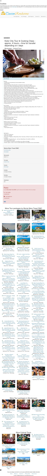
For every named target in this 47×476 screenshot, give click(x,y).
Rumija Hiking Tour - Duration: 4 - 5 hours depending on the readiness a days (38, 363)
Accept (1, 9)
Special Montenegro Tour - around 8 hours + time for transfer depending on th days (8, 330)
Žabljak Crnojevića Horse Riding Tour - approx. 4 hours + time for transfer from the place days (9, 370)
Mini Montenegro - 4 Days (8, 249)
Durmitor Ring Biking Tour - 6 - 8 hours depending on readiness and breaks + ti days (8, 285)
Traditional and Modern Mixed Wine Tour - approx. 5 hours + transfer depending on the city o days (38, 317)
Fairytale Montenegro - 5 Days (8, 245)
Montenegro (6, 166)
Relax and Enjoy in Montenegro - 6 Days (23, 245)
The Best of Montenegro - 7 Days (23, 219)
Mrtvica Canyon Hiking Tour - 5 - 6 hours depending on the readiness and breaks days (8, 256)
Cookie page (14, 6)
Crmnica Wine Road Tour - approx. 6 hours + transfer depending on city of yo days (8, 323)
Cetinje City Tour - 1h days (38, 310)
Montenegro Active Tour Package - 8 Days (38, 221)
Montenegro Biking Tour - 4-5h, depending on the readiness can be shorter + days (8, 291)
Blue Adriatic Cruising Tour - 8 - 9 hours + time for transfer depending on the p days (38, 306)
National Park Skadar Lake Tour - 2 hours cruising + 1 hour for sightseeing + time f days (8, 306)
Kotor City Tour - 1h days (8, 315)
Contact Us (37, 16)
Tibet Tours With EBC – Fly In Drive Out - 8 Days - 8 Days (23, 463)
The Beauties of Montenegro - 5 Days (23, 233)
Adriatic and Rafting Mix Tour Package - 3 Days (8, 213)
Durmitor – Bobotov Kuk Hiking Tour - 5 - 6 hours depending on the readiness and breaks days (23, 257)
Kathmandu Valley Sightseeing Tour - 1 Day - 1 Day (8, 467)
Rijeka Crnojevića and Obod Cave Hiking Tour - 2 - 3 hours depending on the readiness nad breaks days (8, 279)
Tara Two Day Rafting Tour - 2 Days (38, 237)
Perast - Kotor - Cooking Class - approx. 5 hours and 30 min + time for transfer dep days (8, 389)
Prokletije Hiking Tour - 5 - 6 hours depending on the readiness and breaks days (38, 271)
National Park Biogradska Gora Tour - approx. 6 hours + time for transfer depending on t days (38, 337)
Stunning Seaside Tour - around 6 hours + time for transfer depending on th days (23, 306)
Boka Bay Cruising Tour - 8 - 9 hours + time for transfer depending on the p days (38, 357)
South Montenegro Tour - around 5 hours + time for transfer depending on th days (8, 336)
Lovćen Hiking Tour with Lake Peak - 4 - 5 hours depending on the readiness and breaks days (23, 272)
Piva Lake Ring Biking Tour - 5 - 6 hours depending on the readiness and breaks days (23, 278)
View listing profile (7, 150)
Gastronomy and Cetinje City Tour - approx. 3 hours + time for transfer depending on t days (23, 392)
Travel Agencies (16, 16)
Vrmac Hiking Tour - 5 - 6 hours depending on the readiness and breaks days (38, 256)
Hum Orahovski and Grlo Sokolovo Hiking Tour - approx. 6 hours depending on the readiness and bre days (38, 265)
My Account (43, 16)
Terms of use (34, 473)
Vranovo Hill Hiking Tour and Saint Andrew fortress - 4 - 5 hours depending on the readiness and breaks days (23, 371)
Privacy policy (27, 473)
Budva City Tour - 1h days (23, 310)
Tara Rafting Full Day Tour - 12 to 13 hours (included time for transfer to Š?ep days (38, 343)
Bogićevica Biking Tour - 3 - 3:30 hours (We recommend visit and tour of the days (38, 278)
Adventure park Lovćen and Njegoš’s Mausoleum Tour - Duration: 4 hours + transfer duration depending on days (38, 350)
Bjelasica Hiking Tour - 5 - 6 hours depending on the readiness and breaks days (8, 263)
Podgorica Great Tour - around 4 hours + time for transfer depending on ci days (23, 348)
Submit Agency (31, 16)
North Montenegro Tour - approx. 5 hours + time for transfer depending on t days (8, 343)
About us (15, 473)
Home (11, 473)
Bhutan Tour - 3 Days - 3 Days (38, 454)
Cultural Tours (6, 161)
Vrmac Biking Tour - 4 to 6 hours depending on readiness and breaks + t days (23, 291)
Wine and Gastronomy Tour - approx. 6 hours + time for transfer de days (38, 377)
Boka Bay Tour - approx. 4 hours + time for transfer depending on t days (38, 330)
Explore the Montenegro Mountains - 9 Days (8, 233)
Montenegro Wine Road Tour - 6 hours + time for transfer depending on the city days (23, 316)
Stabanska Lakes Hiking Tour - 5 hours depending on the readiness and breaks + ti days (23, 363)
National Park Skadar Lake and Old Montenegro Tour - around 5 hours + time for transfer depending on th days (38, 299)
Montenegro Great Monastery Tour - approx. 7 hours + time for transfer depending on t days (38, 324)
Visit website (6, 151)
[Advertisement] (23, 27)
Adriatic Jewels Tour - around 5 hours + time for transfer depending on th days (23, 343)
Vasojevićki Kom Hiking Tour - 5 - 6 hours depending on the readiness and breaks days (8, 271)
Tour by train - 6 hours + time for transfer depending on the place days (23, 357)
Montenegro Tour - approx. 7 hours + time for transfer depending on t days (23, 330)
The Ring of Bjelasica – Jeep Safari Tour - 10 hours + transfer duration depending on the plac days (23, 299)
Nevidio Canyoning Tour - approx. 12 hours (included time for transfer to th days (38, 250)
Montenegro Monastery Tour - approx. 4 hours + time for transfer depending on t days (23, 323)
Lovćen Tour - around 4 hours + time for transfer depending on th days (23, 336)
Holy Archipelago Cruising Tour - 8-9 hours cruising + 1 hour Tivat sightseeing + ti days (8, 363)
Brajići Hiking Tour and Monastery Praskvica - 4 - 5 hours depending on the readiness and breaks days (23, 264)
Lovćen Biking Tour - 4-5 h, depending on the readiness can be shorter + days (23, 285)
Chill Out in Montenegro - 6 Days (38, 232)
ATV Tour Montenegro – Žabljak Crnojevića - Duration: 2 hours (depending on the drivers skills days (8, 299)
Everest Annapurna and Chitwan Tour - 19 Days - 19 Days (23, 452)
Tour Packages (23, 16)
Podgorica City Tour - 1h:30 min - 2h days (8, 311)
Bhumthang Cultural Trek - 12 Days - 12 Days (8, 454)
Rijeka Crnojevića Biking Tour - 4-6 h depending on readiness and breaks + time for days (38, 285)
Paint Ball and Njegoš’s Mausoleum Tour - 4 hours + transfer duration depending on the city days (8, 358)
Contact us (21, 473)
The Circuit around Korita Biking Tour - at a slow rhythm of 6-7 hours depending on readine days (38, 292)
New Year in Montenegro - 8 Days (23, 249)
